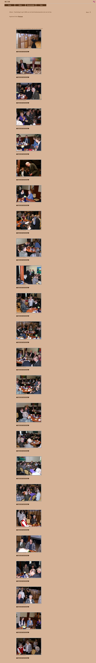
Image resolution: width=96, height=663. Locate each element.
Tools (41, 5)
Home (9, 5)
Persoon (20, 16)
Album (20, 5)
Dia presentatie (30, 5)
